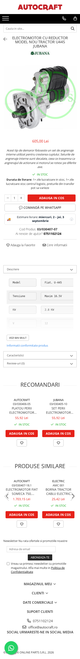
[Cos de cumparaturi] (75, 18)
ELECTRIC (58, 481)
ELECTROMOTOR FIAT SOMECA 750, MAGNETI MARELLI (22, 491)
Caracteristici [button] (15, 355)
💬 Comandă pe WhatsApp (40, 207)
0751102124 (42, 621)
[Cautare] (73, 29)
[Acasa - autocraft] (40, 7)
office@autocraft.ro (42, 627)
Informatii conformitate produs (27, 345)
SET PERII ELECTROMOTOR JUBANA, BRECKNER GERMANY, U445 (58, 410)
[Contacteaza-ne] (64, 18)
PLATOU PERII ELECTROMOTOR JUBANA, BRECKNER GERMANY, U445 (21, 410)
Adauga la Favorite (22, 245)
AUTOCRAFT (22, 400)
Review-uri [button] (16, 363)
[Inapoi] (3, 39)
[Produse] (6, 19)
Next (73, 102)
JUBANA (58, 400)
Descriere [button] (13, 269)
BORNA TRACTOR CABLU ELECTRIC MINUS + (58, 491)
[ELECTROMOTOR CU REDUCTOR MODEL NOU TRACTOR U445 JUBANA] (40, 97)
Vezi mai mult (17, 337)
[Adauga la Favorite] (22, 442)
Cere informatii (56, 245)
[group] (40, 97)
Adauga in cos (51, 198)
